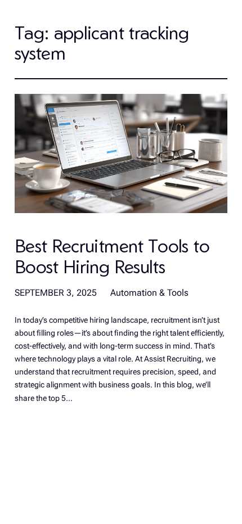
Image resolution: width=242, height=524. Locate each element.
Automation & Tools (149, 292)
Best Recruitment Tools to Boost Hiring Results (112, 256)
